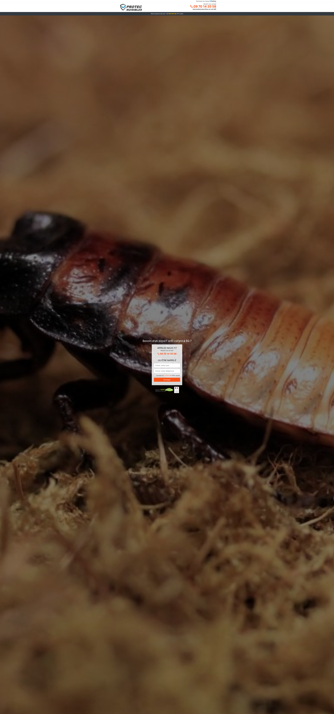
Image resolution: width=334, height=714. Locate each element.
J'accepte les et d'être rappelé (168, 375)
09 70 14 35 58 (204, 6)
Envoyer (167, 380)
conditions (167, 375)
